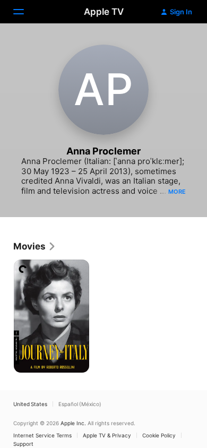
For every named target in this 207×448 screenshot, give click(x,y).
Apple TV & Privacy (107, 435)
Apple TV (104, 11)
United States (30, 404)
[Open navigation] (25, 11)
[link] (34, 246)
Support (23, 443)
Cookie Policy (159, 435)
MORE (177, 191)
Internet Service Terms (42, 435)
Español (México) (79, 404)
